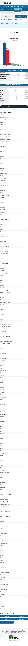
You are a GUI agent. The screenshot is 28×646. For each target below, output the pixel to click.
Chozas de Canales (4, 222)
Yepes (1, 601)
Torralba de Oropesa (4, 540)
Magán (1, 368)
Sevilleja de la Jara (4, 526)
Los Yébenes (2, 360)
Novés (1, 431)
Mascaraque (2, 382)
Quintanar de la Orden (4, 479)
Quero (1, 477)
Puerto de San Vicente (4, 472)
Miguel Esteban (3, 397)
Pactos (24, 9)
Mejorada (2, 387)
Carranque (2, 200)
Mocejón (1, 399)
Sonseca (2, 528)
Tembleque (2, 535)
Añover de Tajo (3, 146)
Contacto (5, 630)
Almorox (1, 144)
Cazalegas (2, 212)
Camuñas (2, 192)
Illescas (1, 307)
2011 (17, 12)
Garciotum (2, 282)
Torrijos (1, 548)
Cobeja (1, 229)
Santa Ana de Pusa (4, 506)
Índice (18, 632)
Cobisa (1, 231)
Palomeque (2, 453)
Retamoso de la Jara (4, 487)
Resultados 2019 (18, 9)
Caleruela (2, 183)
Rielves (1, 489)
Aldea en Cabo (3, 131)
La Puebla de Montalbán (5, 326)
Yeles (1, 599)
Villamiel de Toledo (4, 574)
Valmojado (2, 562)
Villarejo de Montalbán (4, 587)
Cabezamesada (3, 178)
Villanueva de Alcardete (5, 582)
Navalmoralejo (3, 419)
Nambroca (2, 411)
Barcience (2, 156)
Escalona (2, 268)
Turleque (2, 552)
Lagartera (2, 312)
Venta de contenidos (11, 630)
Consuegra (2, 234)
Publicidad (17, 630)
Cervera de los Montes (4, 219)
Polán (1, 467)
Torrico (1, 545)
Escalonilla (2, 270)
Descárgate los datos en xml (14, 106)
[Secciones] (1, 3)
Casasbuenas (2, 207)
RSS (21, 632)
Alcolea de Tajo (3, 129)
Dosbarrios (2, 243)
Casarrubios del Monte (4, 204)
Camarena (2, 187)
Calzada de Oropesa (4, 185)
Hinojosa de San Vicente (5, 292)
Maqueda (2, 375)
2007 (24, 12)
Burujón (1, 170)
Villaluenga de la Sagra (4, 572)
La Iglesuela (2, 316)
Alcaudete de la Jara (4, 127)
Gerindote (2, 285)
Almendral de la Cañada (5, 139)
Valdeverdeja (2, 560)
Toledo (1, 538)
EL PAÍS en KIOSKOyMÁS (12, 632)
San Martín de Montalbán (5, 496)
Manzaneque (2, 372)
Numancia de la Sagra (4, 433)
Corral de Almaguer (4, 236)
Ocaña (1, 438)
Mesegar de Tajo (3, 394)
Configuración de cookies (20, 631)
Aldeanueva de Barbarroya (5, 134)
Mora (1, 409)
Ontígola (1, 443)
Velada (1, 565)
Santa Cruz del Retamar (5, 511)
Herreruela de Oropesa (4, 290)
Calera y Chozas (3, 180)
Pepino (1, 465)
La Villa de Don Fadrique (5, 343)
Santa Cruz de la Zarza (4, 509)
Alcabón (1, 122)
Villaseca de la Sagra (4, 591)
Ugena (1, 555)
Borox (1, 163)
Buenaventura (3, 166)
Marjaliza (2, 377)
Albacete (7, 616)
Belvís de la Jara (3, 161)
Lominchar (2, 350)
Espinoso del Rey (3, 273)
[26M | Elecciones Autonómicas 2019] (14, 6)
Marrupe (1, 380)
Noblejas (2, 423)
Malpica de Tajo (3, 370)
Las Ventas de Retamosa (5, 336)
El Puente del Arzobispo (4, 253)
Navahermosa (3, 414)
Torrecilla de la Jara (4, 543)
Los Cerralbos (3, 353)
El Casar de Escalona (4, 251)
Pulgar (1, 475)
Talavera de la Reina (4, 533)
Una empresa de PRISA (13, 637)
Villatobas (2, 596)
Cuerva (1, 239)
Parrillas (1, 460)
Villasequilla (2, 594)
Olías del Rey (2, 441)
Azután (1, 153)
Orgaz (1, 445)
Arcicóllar (2, 149)
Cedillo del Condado (4, 217)
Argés (1, 151)
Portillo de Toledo (3, 470)
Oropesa (1, 448)
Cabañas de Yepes (3, 175)
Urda (1, 557)
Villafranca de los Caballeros (5, 569)
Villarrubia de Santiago (4, 589)
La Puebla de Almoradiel (5, 324)
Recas (1, 484)
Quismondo (2, 482)
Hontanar (2, 295)
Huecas (1, 299)
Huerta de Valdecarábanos (5, 302)
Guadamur (2, 287)
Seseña (1, 523)
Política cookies (13, 631)
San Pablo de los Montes (5, 501)
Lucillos (1, 363)
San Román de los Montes (5, 504)
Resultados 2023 (9, 9)
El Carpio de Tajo (3, 248)
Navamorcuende (3, 421)
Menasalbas (2, 389)
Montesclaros (2, 406)
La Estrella (2, 309)
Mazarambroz (3, 385)
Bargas (1, 158)
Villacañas (2, 567)
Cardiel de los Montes (4, 195)
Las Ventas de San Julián (5, 338)
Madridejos (2, 365)
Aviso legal (21, 630)
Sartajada (2, 518)
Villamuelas (2, 579)
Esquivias (2, 275)
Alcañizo (1, 124)
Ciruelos (1, 226)
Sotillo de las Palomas (4, 531)
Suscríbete (21, 3)
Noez (1, 426)
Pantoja (1, 455)
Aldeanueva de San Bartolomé (6, 136)
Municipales (7, 16)
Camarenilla (2, 190)
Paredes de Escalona (4, 458)
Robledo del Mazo (3, 492)
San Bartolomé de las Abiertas (6, 494)
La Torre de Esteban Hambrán (6, 341)
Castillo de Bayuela (4, 209)
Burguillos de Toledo (4, 168)
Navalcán (2, 416)
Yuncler (1, 604)
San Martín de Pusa (4, 499)
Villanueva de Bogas (4, 584)
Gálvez (1, 280)
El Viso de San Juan (4, 263)
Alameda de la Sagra (4, 117)
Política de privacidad (5, 631)
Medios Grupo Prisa (14, 640)
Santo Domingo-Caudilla (5, 516)
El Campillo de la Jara (4, 246)
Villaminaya (2, 577)
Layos (1, 346)
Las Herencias (3, 331)
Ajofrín (1, 114)
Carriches (2, 202)
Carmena (2, 197)
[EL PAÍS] (7, 3)
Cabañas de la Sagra (4, 173)
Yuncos (1, 608)
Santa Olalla (2, 514)
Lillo (1, 348)
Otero (1, 450)
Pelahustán (2, 462)
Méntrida (2, 392)
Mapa (6, 632)
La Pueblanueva (3, 329)
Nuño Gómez (2, 436)
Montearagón (2, 404)
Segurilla (2, 521)
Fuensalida (2, 277)
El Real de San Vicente (4, 256)
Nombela (2, 428)
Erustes (1, 265)
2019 (4, 12)
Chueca (1, 224)
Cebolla (1, 214)
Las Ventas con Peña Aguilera (6, 333)
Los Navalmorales (3, 355)
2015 (10, 12)
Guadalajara (21, 619)
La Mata (1, 319)
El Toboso (2, 260)
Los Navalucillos (3, 358)
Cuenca (6, 619)
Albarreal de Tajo (3, 119)
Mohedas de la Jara (4, 402)
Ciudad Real (21, 616)
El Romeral (2, 258)
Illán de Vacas (3, 304)
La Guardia (2, 314)
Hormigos (2, 297)
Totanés (1, 550)
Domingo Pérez (3, 241)
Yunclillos (2, 606)
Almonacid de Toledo (4, 141)
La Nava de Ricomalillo (4, 321)
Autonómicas (21, 16)
